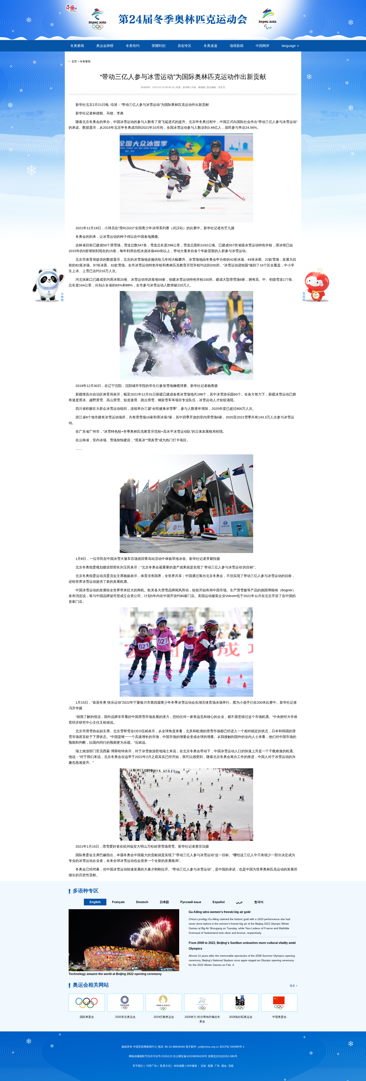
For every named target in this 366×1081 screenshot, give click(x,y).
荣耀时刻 (158, 46)
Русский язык (190, 902)
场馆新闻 (236, 46)
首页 (74, 61)
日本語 (164, 902)
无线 (231, 1065)
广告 (217, 1065)
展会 (224, 1065)
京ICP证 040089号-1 (232, 1046)
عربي (239, 902)
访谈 (203, 1065)
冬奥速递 (210, 46)
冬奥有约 (133, 46)
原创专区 (184, 46)
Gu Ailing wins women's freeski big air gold (219, 912)
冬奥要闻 (77, 46)
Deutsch (142, 902)
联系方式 (165, 1065)
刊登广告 (151, 1065)
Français (118, 902)
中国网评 (262, 46)
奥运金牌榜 (104, 46)
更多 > (293, 985)
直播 (210, 1065)
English (95, 902)
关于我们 (137, 1065)
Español (219, 902)
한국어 (258, 902)
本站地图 (179, 1065)
